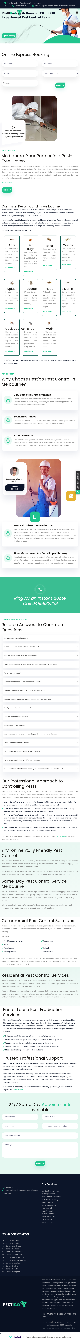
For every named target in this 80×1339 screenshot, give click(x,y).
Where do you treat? (12, 673)
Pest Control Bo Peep (10, 1249)
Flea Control (47, 1208)
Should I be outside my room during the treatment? (24, 690)
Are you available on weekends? (16, 716)
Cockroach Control (49, 1205)
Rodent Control (48, 1214)
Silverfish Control (48, 1216)
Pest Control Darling (10, 1266)
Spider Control (47, 1219)
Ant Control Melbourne (51, 1191)
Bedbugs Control (48, 1194)
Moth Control (47, 1211)
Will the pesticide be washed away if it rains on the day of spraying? (30, 664)
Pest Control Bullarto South (13, 1257)
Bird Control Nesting (50, 1199)
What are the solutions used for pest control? (22, 751)
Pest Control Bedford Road (12, 1252)
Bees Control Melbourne (51, 1197)
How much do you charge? (14, 725)
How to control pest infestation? (17, 638)
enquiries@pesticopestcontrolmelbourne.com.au (55, 6)
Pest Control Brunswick (11, 1240)
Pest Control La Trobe (10, 1243)
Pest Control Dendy (10, 1269)
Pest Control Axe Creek (11, 1246)
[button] (60, 1125)
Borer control (47, 1202)
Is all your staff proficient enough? (17, 708)
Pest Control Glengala (11, 1272)
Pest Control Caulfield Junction (14, 1260)
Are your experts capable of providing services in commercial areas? (31, 734)
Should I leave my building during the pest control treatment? (28, 699)
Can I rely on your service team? (16, 743)
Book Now (60, 85)
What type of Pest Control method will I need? (22, 682)
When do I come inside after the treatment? (21, 647)
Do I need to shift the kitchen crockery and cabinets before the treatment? (33, 769)
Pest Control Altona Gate (12, 1254)
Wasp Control (47, 1222)
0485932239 (21, 6)
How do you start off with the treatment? (20, 655)
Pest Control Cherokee (11, 1263)
